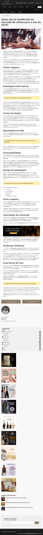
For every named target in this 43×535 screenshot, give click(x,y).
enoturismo (36, 237)
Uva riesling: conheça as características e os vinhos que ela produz (11, 301)
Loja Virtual (31, 2)
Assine (39, 7)
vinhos (5, 57)
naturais (27, 156)
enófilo (15, 55)
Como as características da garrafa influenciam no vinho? (18, 97)
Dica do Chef (5, 335)
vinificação (32, 81)
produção (25, 160)
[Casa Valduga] (7, 2)
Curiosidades (5, 333)
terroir (28, 52)
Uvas (36, 9)
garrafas (11, 88)
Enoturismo (5, 338)
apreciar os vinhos (15, 270)
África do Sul (10, 106)
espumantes (11, 133)
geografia (32, 249)
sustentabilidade (6, 91)
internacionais (34, 217)
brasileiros (13, 217)
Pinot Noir (37, 253)
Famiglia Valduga (21, 222)
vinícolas (28, 76)
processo (34, 51)
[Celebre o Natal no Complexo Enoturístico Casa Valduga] (21, 500)
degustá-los (22, 148)
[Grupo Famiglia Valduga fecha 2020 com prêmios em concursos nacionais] (21, 510)
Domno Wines (6, 336)
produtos (28, 203)
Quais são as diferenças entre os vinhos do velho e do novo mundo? (21, 283)
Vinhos (4, 349)
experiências (24, 265)
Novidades (7, 15)
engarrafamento (28, 71)
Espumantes (5, 340)
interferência (13, 248)
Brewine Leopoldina (7, 331)
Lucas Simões (5, 317)
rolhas (24, 102)
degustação (5, 125)
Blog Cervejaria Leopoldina (21, 2)
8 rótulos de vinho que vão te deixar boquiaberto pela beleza (19, 183)
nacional (23, 219)
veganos (31, 69)
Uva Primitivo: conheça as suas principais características (32, 301)
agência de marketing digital (31, 533)
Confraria (37, 2)
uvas (33, 115)
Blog (3, 15)
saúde (26, 289)
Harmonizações (6, 344)
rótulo (9, 115)
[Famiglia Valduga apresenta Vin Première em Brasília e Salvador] (21, 505)
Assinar (36, 522)
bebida (34, 62)
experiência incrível (22, 276)
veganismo (16, 76)
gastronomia (20, 166)
